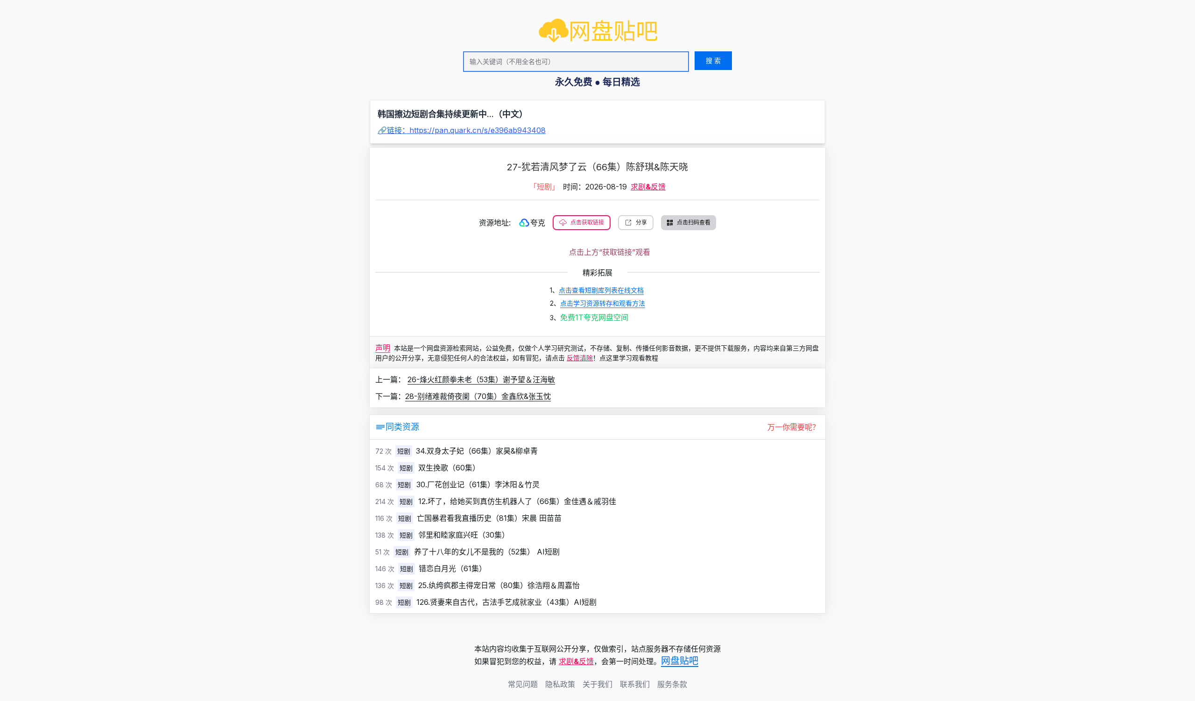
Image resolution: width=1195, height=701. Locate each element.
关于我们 (597, 684)
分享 (641, 222)
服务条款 (672, 684)
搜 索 (713, 60)
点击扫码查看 (693, 222)
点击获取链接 (587, 222)
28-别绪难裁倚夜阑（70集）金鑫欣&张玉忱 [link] (478, 396)
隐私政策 (560, 684)
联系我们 (635, 684)
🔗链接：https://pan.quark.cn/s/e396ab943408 (462, 130)
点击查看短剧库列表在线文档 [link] (601, 290)
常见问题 (523, 684)
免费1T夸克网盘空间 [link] (594, 317)
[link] (598, 31)
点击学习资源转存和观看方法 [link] (602, 303)
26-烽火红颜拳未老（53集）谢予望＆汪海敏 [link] (481, 379)
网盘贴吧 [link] (679, 660)
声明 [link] (382, 347)
